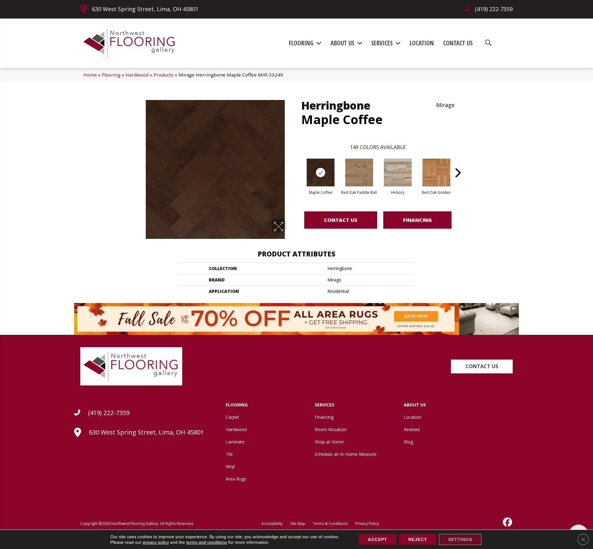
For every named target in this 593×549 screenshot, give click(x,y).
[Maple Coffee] (320, 172)
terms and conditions (206, 542)
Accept (377, 539)
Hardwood (137, 75)
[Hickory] (397, 172)
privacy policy (156, 542)
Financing (417, 220)
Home (90, 75)
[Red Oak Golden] (436, 172)
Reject (417, 539)
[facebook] (507, 522)
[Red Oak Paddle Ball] (359, 172)
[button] (482, 366)
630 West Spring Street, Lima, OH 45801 (145, 9)
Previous (298, 163)
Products (164, 75)
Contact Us (340, 220)
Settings (460, 539)
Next (457, 163)
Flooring (111, 75)
